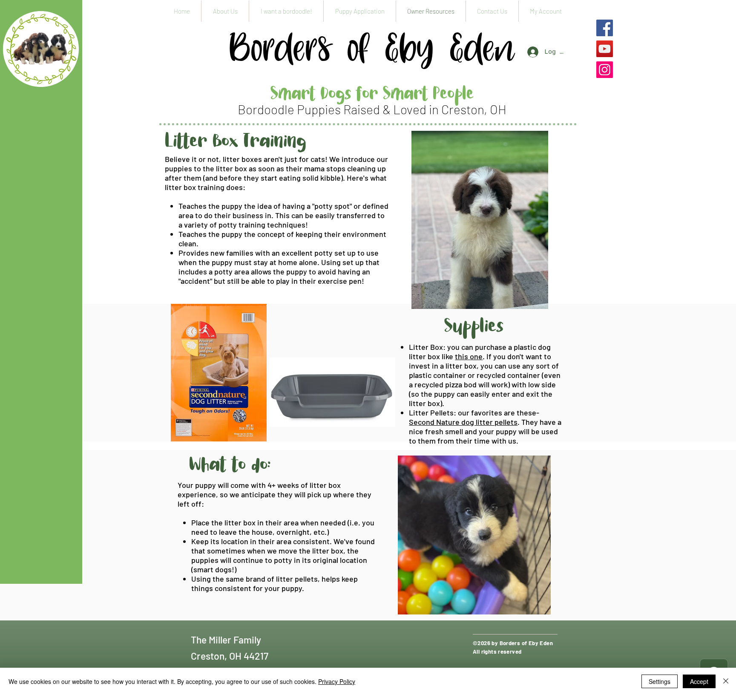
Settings (659, 681)
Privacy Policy (336, 681)
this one (469, 356)
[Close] (726, 681)
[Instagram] (604, 69)
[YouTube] (604, 48)
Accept (699, 681)
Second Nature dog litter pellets (463, 422)
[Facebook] (604, 28)
